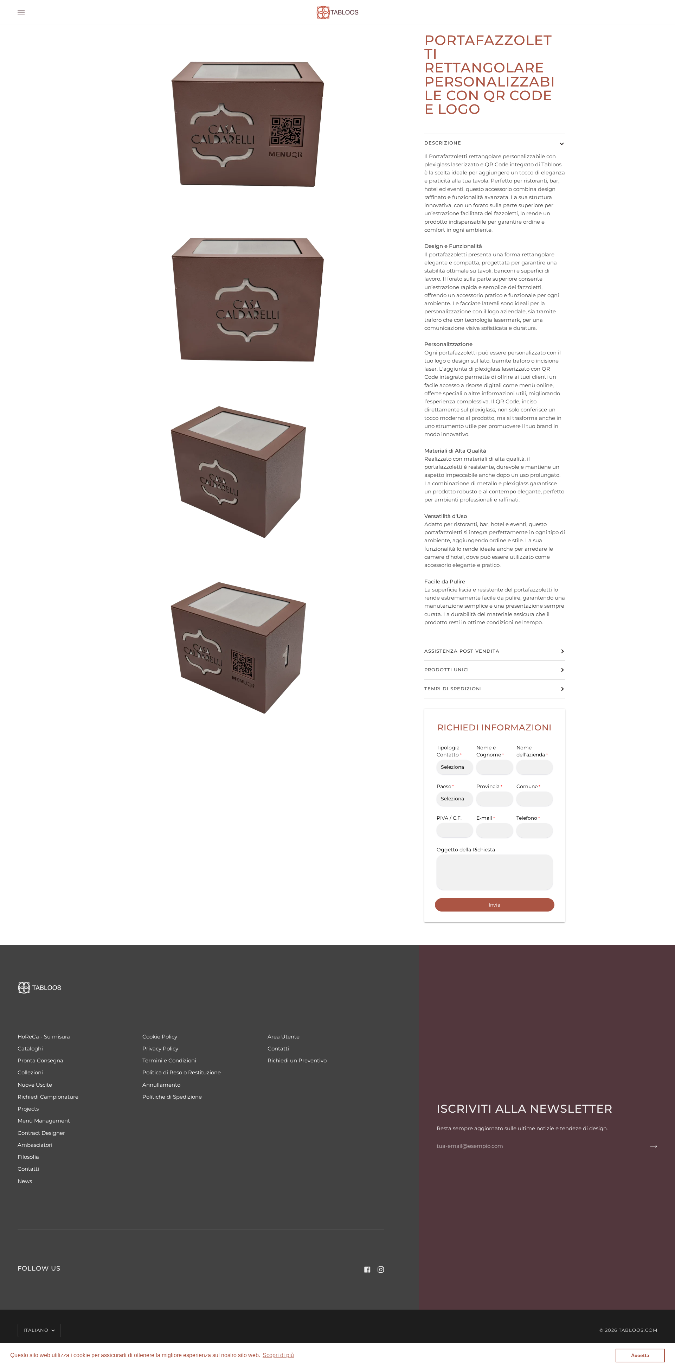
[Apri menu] (28, 12)
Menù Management (44, 1121)
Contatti (28, 1169)
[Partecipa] (648, 1146)
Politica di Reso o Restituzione (181, 1072)
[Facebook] (367, 1269)
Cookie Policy (159, 1037)
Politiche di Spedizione (172, 1097)
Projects (28, 1109)
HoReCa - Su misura (44, 1037)
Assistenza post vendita (462, 651)
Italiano (37, 1330)
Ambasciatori (35, 1145)
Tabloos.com (638, 1330)
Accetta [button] (640, 1355)
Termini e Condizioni (169, 1060)
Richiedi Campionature (48, 1097)
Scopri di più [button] (278, 1355)
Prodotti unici (446, 669)
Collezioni (30, 1072)
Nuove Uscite (35, 1085)
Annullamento (161, 1085)
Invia (494, 905)
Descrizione (442, 143)
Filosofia (28, 1157)
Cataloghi (30, 1049)
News (25, 1181)
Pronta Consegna (40, 1060)
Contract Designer (41, 1133)
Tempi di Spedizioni (453, 688)
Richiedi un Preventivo (297, 1060)
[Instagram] (381, 1269)
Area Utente (284, 1037)
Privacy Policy (160, 1049)
